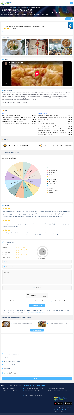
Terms (61, 411)
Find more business (36, 330)
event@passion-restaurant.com (12, 361)
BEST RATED (3, 7)
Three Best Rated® (36, 413)
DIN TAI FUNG (14, 322)
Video (4, 18)
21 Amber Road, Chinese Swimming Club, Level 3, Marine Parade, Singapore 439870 (24, 26)
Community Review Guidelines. (47, 301)
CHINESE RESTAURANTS (22, 7)
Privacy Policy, (34, 301)
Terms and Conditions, (25, 301)
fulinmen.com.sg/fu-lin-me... (11, 365)
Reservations (7, 368)
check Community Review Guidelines (35, 312)
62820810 (6, 357)
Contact (38, 378)
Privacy (56, 411)
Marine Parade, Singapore (34, 385)
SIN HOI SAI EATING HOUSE (53, 322)
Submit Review (36, 305)
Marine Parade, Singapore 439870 (12, 354)
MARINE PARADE (11, 7)
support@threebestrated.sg (64, 407)
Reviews (18, 18)
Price (11, 18)
